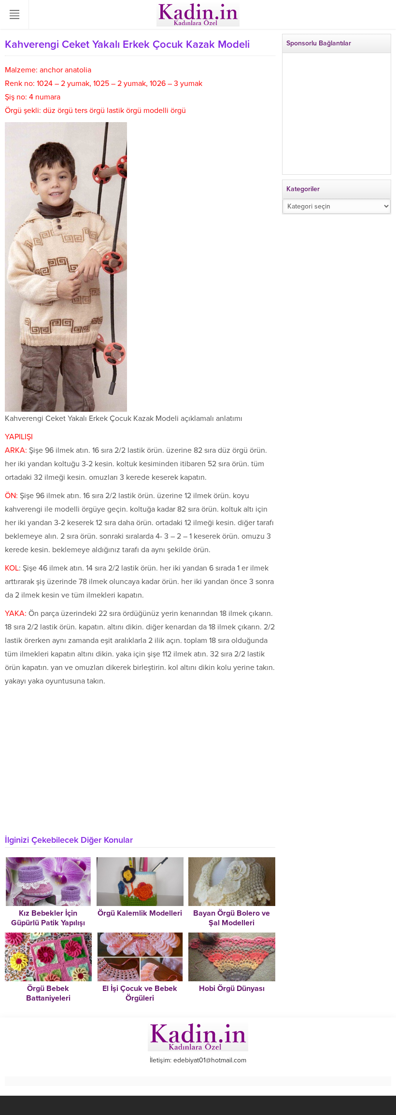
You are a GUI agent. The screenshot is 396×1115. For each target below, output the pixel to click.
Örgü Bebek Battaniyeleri (48, 993)
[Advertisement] (140, 760)
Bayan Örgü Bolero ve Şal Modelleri (231, 918)
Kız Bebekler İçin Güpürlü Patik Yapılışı (48, 918)
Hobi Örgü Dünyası (232, 988)
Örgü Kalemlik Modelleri (140, 913)
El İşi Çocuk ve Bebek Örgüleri (139, 993)
